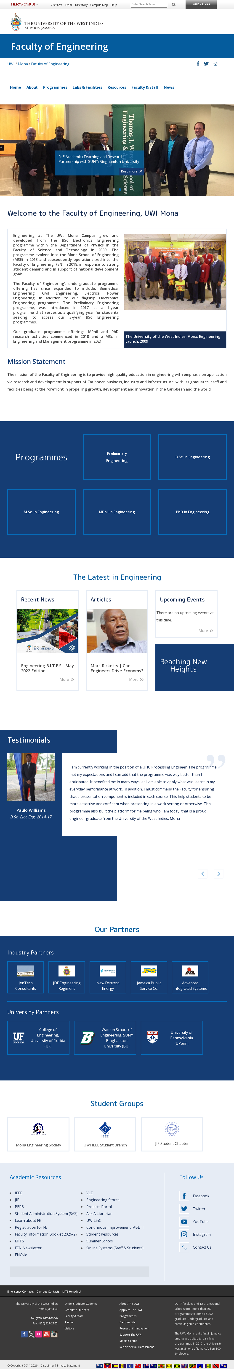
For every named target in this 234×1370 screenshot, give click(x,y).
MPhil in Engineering (117, 511)
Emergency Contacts (20, 1291)
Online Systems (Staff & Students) (115, 1247)
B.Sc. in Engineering (193, 456)
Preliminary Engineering (117, 457)
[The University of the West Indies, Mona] (69, 21)
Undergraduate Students (81, 1304)
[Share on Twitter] (206, 64)
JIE (17, 1199)
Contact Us (202, 1247)
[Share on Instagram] (215, 64)
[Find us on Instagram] (54, 1336)
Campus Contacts (48, 1291)
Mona (23, 63)
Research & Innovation (134, 1328)
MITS (19, 1241)
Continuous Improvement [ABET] (115, 1227)
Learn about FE (28, 1220)
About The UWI (129, 1304)
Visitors (69, 1328)
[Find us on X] (32, 1336)
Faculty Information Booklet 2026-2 (45, 1234)
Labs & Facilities (87, 87)
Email (68, 5)
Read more (129, 171)
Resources (117, 87)
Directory (81, 5)
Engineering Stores (103, 1199)
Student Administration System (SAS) (46, 1213)
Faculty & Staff (145, 87)
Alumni (69, 1322)
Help (114, 5)
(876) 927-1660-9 (47, 1318)
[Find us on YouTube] (46, 1336)
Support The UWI (130, 1335)
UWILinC (93, 1220)
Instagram (202, 1234)
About (32, 87)
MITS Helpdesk (71, 1291)
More (64, 679)
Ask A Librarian (99, 1213)
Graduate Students (77, 1310)
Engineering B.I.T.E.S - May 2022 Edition (47, 668)
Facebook (201, 1195)
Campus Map (99, 5)
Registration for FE (31, 1227)
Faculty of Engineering (50, 63)
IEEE (18, 1192)
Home (15, 87)
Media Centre (128, 1341)
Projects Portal (99, 1206)
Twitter (199, 1208)
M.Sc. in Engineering (41, 511)
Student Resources (102, 1234)
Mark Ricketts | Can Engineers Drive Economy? (117, 668)
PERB (19, 1206)
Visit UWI (57, 5)
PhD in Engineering (192, 511)
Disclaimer (47, 1365)
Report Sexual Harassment (137, 1347)
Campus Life (128, 1322)
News (169, 87)
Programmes (55, 87)
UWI (11, 63)
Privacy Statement (68, 1365)
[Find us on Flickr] (38, 1336)
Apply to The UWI (131, 1310)
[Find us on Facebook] (24, 1336)
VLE (89, 1192)
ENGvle (21, 1254)
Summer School (99, 1241)
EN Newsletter (29, 1247)
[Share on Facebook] (198, 64)
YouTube (201, 1221)
